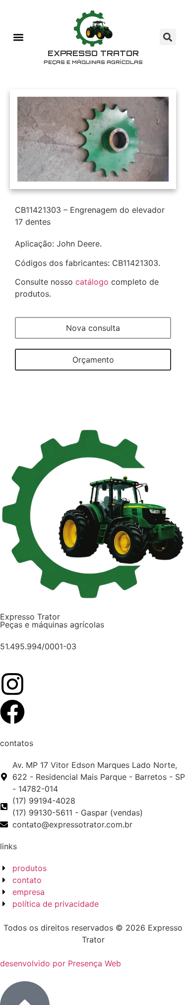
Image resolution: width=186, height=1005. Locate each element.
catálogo (92, 282)
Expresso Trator (93, 53)
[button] (18, 37)
